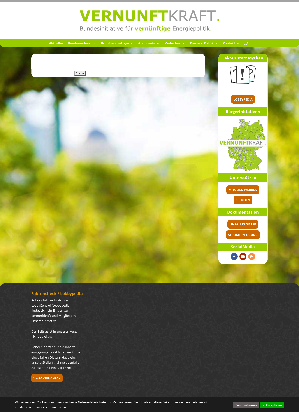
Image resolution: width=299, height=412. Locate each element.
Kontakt (229, 43)
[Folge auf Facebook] (234, 256)
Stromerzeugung (243, 235)
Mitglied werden (243, 190)
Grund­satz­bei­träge (115, 43)
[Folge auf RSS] (251, 256)
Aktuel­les (56, 43)
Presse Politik (202, 43)
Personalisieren (246, 405)
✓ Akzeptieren (272, 405)
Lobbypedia (243, 99)
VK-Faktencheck (46, 378)
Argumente (146, 43)
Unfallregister (243, 224)
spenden (243, 200)
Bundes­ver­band (80, 43)
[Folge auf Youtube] (242, 256)
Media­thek (172, 43)
